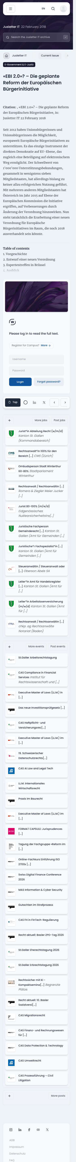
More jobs (41, 420)
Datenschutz (17, 1154)
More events (36, 646)
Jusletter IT (19, 55)
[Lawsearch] (65, 37)
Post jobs (59, 420)
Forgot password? (48, 382)
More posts (58, 1096)
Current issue (50, 55)
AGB (12, 1140)
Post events (57, 646)
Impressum (16, 1147)
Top (15, 402)
